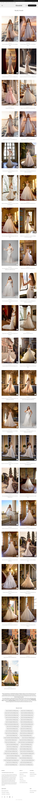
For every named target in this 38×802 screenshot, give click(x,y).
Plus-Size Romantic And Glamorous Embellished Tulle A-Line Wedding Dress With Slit (28, 399)
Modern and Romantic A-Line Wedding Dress (10, 139)
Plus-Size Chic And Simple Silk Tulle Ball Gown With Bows (28, 497)
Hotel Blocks (11, 2)
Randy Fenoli (10, 75)
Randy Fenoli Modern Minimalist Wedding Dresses (11, 737)
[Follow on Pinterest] (7, 796)
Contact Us (21, 777)
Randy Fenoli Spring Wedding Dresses (26, 735)
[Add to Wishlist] (17, 40)
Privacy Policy (32, 792)
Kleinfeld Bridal (2, 2)
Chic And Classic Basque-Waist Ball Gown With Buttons (28, 625)
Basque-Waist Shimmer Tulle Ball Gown (10, 657)
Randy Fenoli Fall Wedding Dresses (10, 742)
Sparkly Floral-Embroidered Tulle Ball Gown (28, 268)
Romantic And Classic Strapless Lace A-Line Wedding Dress (10, 464)
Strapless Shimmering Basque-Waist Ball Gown (28, 203)
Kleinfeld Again (7, 2)
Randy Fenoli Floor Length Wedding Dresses (11, 753)
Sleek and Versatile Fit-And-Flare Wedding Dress (10, 76)
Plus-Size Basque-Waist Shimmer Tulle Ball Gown (28, 657)
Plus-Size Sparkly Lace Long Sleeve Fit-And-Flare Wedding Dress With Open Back (10, 269)
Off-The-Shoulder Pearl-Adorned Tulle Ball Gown (28, 528)
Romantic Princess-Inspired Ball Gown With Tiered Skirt (28, 367)
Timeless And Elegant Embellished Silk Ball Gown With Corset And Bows (28, 172)
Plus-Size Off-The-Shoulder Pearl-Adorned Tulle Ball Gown (10, 560)
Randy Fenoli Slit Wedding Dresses (26, 726)
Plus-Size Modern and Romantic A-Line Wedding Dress (10, 45)
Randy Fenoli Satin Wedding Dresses (25, 746)
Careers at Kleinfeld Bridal (23, 772)
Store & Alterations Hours (23, 782)
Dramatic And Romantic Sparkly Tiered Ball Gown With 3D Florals (28, 593)
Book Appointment (32, 5)
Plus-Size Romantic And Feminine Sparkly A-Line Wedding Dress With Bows (28, 432)
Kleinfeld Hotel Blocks (33, 774)
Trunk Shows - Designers (5, 792)
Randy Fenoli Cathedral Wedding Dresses (27, 760)
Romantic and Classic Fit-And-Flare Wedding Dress (28, 76)
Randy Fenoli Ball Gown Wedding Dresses (12, 710)
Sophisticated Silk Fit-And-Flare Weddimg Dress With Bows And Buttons (28, 301)
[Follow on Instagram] (4, 796)
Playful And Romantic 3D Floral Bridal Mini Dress (10, 528)
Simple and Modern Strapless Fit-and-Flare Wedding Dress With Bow (10, 204)
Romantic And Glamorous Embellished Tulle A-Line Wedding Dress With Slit (10, 399)
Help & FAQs (21, 779)
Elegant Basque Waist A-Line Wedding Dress (28, 139)
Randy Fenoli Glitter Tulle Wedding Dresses (26, 751)
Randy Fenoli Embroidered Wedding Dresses (12, 724)
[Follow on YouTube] (9, 796)
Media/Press (22, 774)
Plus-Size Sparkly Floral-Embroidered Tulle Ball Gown (10, 301)
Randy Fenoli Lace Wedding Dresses (12, 746)
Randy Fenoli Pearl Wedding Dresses (12, 728)
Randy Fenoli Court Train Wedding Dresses (26, 764)
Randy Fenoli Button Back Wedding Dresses (12, 715)
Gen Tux (15, 2)
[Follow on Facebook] (2, 796)
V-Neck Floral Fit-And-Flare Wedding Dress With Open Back (10, 172)
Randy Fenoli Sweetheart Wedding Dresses (13, 755)
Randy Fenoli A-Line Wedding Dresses (26, 710)
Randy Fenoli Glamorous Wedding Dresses (26, 733)
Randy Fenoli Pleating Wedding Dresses (27, 724)
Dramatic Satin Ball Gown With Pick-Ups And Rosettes (10, 593)
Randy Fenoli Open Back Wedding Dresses (11, 717)
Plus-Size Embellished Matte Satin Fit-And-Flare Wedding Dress (10, 497)
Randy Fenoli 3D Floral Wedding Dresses (12, 726)
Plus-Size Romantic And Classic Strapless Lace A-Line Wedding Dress (28, 464)
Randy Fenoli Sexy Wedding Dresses (12, 735)
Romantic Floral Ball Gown (10, 108)
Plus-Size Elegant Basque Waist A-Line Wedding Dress (28, 45)
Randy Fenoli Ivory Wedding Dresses (25, 728)
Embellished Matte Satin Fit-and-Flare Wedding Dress (28, 560)
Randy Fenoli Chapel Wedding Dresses (11, 764)
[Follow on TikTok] (12, 796)
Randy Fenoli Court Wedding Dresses (12, 762)
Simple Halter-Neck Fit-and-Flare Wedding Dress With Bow (10, 334)
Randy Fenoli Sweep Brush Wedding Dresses (27, 753)
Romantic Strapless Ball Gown (28, 333)
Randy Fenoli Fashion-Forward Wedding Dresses (25, 742)
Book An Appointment (5, 790)
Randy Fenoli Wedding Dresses (27, 755)
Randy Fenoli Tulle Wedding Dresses (26, 744)
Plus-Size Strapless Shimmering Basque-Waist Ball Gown (10, 237)
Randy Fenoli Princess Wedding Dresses (11, 733)
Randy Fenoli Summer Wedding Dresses (28, 737)
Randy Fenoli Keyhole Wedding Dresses (27, 715)
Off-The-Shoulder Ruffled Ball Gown (10, 688)
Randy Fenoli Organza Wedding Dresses (11, 751)
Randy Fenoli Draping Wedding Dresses (27, 717)
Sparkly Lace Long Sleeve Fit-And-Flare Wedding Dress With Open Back (28, 237)
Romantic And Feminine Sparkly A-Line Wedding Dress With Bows (10, 432)
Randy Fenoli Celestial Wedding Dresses (12, 744)
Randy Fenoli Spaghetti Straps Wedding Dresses (11, 760)
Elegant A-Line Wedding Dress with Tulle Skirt (28, 108)
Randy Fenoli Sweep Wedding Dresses (26, 762)
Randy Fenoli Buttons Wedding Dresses (12, 719)
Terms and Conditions (33, 790)
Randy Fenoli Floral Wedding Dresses (26, 719)
